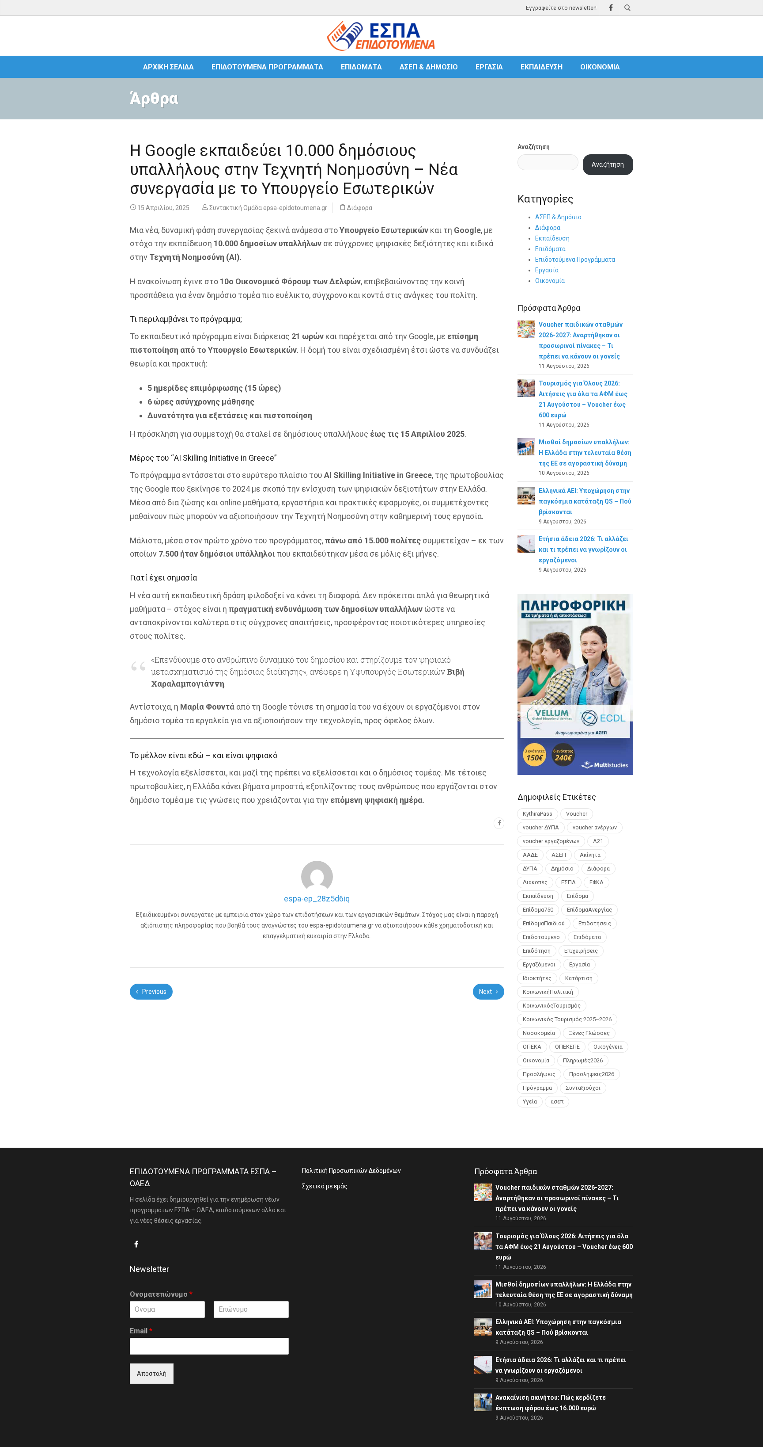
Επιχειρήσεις (581, 950)
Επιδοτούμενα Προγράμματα (267, 67)
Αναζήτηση (533, 146)
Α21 (598, 841)
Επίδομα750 (538, 909)
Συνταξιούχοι (583, 1087)
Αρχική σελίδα (168, 67)
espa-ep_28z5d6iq (317, 898)
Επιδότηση (537, 950)
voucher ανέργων (595, 827)
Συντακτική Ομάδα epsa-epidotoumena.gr (268, 207)
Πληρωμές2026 (583, 1060)
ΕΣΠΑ (568, 882)
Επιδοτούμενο (541, 937)
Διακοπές (535, 882)
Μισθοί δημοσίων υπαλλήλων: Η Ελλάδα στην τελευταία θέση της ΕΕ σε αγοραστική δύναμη (585, 453)
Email (141, 1331)
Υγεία (530, 1101)
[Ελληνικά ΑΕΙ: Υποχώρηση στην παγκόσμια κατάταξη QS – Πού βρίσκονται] (526, 495)
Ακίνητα (590, 854)
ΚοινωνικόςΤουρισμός (552, 1005)
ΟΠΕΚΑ (532, 1046)
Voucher (576, 813)
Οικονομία (600, 67)
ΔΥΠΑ (530, 868)
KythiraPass (537, 813)
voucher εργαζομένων (551, 841)
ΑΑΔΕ (530, 854)
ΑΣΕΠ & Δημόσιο (429, 67)
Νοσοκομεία (539, 1033)
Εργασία (489, 67)
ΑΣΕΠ (558, 854)
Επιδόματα (361, 67)
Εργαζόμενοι (539, 964)
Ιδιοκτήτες (537, 978)
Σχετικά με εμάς (325, 1186)
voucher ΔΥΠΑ (541, 827)
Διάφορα (359, 207)
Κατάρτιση (579, 978)
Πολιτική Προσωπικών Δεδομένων (351, 1170)
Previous (153, 991)
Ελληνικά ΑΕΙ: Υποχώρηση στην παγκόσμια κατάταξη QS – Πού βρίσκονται (585, 501)
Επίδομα (577, 896)
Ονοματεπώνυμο (161, 1294)
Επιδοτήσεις (594, 923)
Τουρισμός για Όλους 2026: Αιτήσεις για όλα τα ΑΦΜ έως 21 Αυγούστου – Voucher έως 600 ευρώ (564, 1247)
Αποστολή (151, 1373)
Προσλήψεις (539, 1074)
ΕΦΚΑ (596, 882)
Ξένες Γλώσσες (589, 1033)
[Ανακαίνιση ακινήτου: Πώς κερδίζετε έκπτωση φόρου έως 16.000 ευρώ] (483, 1401)
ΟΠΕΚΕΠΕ (567, 1046)
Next (486, 991)
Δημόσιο (562, 868)
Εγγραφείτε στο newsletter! (561, 7)
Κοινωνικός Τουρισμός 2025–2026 (567, 1019)
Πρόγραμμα (537, 1087)
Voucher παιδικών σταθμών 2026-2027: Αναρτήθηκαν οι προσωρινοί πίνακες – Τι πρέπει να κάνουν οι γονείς (557, 1198)
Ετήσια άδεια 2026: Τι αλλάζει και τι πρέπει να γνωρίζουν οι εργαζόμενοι (583, 549)
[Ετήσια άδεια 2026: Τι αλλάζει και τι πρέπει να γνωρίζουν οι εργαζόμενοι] (526, 543)
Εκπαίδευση (542, 67)
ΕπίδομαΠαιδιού (544, 923)
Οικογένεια (608, 1046)
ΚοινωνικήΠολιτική (548, 992)
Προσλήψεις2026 (591, 1074)
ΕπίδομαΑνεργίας (589, 909)
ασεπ (557, 1101)
